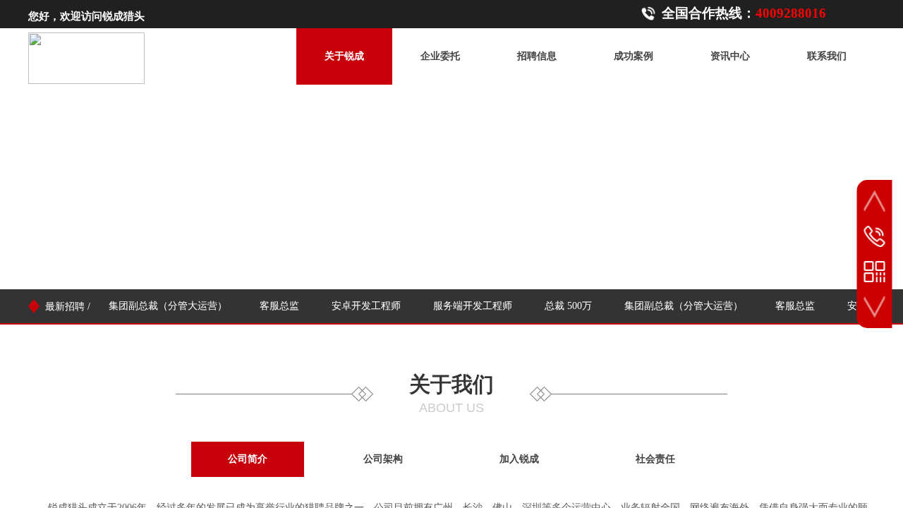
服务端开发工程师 (470, 306)
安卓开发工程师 (364, 306)
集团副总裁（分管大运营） (166, 306)
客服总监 (277, 306)
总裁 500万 (566, 306)
